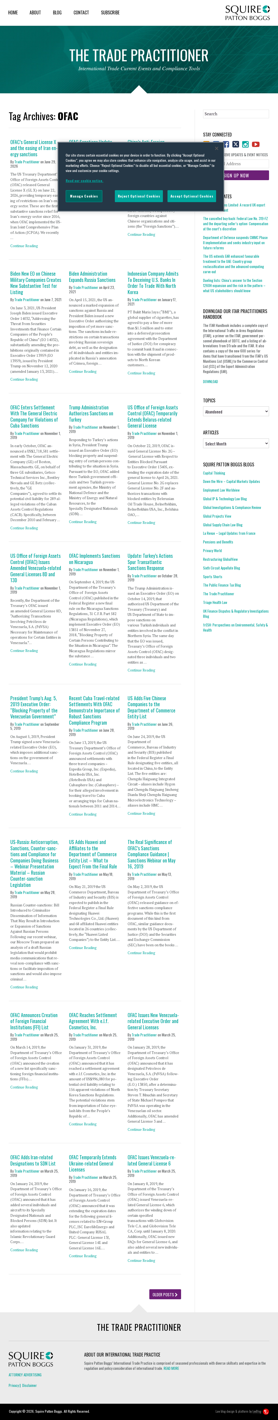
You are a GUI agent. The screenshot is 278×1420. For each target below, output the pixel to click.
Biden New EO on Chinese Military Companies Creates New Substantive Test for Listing (35, 282)
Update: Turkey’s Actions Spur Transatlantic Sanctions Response (150, 562)
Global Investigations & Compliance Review (232, 507)
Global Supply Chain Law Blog (222, 524)
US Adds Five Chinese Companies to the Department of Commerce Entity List (151, 707)
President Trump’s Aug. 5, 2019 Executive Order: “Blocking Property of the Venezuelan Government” (34, 707)
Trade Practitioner (27, 161)
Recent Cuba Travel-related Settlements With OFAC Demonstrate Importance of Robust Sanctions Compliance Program (94, 710)
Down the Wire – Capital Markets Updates (231, 481)
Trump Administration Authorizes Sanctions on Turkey (91, 413)
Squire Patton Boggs (248, 12)
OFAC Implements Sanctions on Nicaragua (94, 559)
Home (13, 12)
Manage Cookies (84, 196)
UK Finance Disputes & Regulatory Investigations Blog (236, 613)
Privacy (14, 1385)
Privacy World (212, 550)
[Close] (217, 148)
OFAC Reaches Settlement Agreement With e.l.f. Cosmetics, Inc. (93, 1021)
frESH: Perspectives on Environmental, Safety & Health (235, 627)
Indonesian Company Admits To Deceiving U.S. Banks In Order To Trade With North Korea (153, 282)
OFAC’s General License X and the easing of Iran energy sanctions (34, 148)
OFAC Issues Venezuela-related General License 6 (152, 1160)
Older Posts (164, 1294)
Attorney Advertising (25, 1374)
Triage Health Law (215, 602)
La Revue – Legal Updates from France (229, 533)
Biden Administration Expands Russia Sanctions (92, 276)
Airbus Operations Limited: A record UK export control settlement (234, 207)
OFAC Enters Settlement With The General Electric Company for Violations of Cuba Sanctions (34, 416)
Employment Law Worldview (221, 490)
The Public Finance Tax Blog (222, 585)
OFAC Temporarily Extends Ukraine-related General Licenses (92, 1163)
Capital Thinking (214, 473)
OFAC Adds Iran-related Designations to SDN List (33, 1160)
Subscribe (110, 12)
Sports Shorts (212, 576)
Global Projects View (217, 516)
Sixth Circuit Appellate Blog (221, 568)
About (35, 12)
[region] (141, 176)
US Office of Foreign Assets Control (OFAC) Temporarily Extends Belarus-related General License (153, 416)
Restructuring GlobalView (220, 559)
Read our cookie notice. (84, 180)
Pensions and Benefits (218, 542)
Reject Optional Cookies (139, 196)
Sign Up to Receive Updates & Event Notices (235, 154)
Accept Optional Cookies (191, 196)
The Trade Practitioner (218, 593)
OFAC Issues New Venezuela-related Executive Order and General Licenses (153, 1021)
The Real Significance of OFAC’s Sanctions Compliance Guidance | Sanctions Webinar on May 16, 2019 (151, 854)
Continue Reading (24, 245)
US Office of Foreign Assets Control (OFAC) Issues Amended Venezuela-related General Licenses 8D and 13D (35, 568)
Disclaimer (29, 1385)
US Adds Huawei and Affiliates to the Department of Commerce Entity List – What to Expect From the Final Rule (93, 854)
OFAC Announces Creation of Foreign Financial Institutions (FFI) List (34, 1021)
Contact (81, 12)
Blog (57, 12)
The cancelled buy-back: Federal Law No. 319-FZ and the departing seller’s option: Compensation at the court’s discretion (235, 223)
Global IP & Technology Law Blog (225, 498)
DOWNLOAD (210, 381)
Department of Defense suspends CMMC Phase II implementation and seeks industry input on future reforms (235, 242)
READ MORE (171, 1368)
